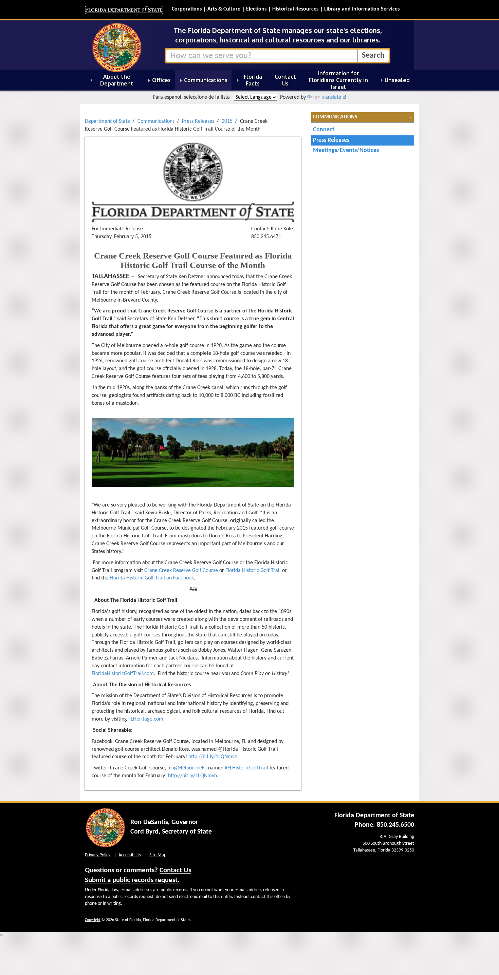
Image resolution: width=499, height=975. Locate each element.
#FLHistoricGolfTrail (246, 768)
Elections (256, 9)
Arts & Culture (223, 9)
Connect (323, 130)
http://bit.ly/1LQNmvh (212, 757)
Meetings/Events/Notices (346, 150)
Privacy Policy (97, 855)
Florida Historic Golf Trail (253, 570)
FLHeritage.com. (146, 719)
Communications (155, 121)
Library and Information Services (362, 9)
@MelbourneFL (190, 768)
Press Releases (198, 121)
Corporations (187, 9)
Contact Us (175, 870)
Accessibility (129, 855)
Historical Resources (295, 9)
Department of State (107, 121)
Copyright (92, 920)
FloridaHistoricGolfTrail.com (123, 673)
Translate (331, 97)
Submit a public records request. (132, 880)
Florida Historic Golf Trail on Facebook (152, 578)
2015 (227, 121)
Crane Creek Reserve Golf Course (181, 570)
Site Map (157, 855)
